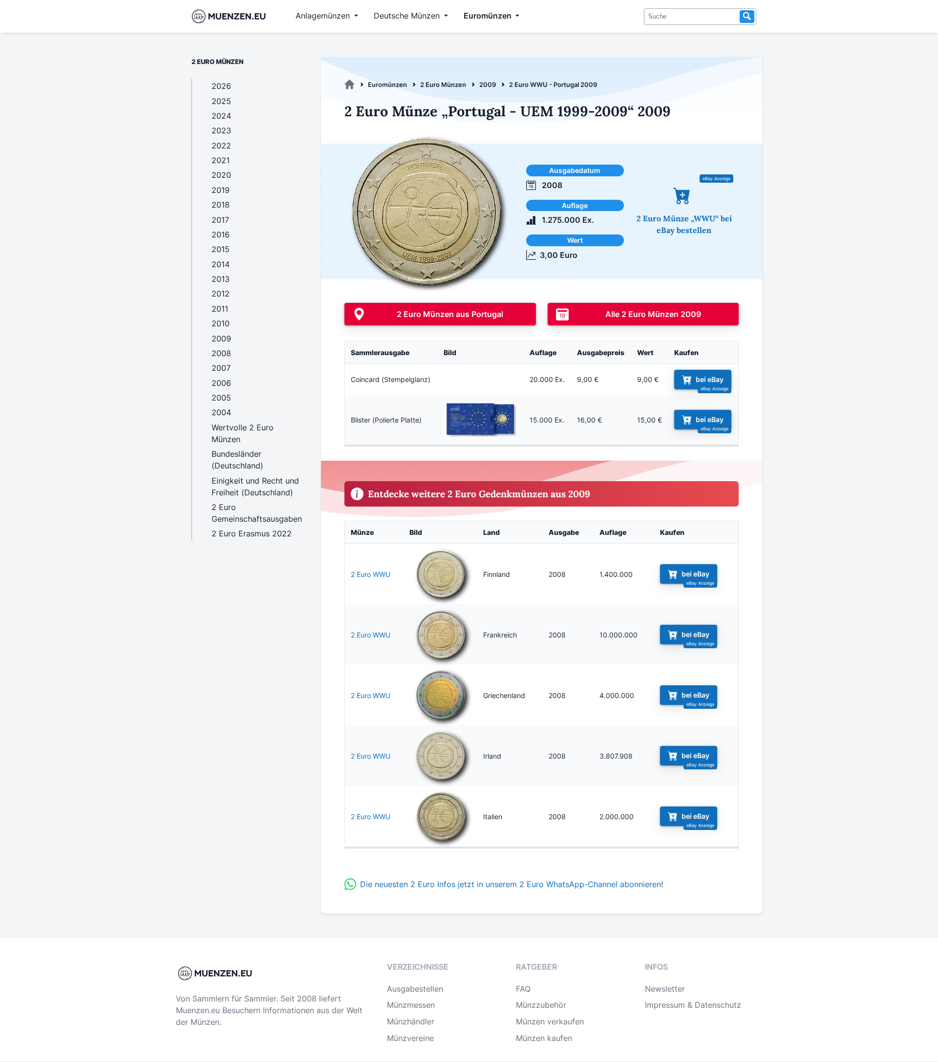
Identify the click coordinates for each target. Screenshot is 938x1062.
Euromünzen (387, 84)
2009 (487, 84)
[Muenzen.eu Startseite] (231, 16)
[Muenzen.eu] (349, 84)
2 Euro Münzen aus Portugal (450, 314)
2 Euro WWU (370, 574)
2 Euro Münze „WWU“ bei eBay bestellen (684, 224)
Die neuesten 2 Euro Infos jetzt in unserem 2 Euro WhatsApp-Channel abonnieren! (511, 884)
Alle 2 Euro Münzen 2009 (653, 314)
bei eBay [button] (710, 379)
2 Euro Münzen (443, 84)
